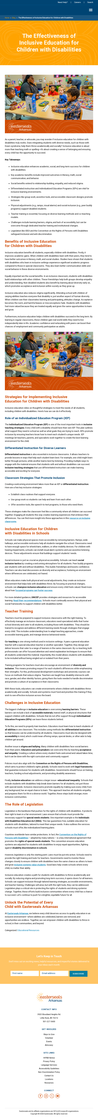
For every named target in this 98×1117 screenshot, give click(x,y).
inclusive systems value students (30, 864)
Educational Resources (28, 930)
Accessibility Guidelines (49, 1068)
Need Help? (63, 2)
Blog (14, 18)
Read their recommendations (27, 600)
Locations (49, 1079)
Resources (49, 1083)
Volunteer (49, 1038)
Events (49, 1041)
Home (7, 18)
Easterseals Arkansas (14, 10)
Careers (77, 2)
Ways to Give (49, 1034)
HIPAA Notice (49, 1058)
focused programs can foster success (33, 590)
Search (90, 2)
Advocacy (49, 1045)
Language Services (49, 1065)
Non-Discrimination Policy (49, 1072)
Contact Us (49, 1076)
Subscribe (78, 974)
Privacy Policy (49, 1061)
